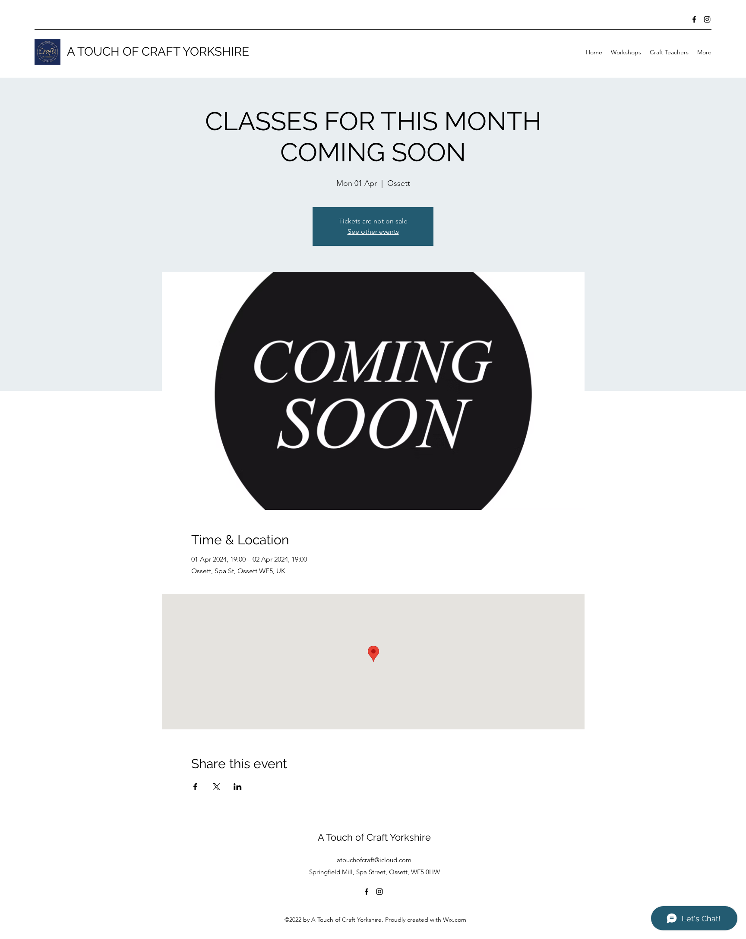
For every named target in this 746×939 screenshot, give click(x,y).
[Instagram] (707, 19)
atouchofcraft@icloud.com (374, 860)
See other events (373, 231)
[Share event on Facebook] (195, 786)
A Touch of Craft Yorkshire (374, 837)
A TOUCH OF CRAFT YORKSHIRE (158, 51)
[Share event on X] (216, 786)
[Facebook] (694, 19)
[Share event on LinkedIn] (238, 786)
